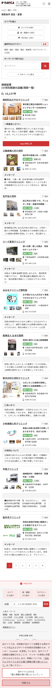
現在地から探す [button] (27, 38)
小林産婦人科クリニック (15, 423)
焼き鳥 (16, 614)
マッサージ (21, 620)
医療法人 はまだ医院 (13, 335)
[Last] (42, 565)
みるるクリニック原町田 (15, 290)
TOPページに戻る (27, 74)
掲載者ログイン (9, 627)
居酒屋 (5, 614)
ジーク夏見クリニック (14, 241)
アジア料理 (29, 617)
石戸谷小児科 (9, 196)
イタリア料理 (7, 617)
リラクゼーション (9, 620)
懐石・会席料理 (26, 614)
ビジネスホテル (40, 620)
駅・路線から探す (27, 32)
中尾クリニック (10, 469)
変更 (44, 44)
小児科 (10, 622)
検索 (46, 604)
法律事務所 (36, 622)
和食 (10, 614)
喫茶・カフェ (39, 617)
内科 (4, 622)
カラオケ (29, 620)
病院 (9, 10)
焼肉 (34, 614)
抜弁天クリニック (12, 517)
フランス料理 (18, 617)
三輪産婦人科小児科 (13, 150)
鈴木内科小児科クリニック (16, 378)
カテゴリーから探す (41, 594)
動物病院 (17, 622)
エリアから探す (27, 27)
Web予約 (24, 143)
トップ (3, 10)
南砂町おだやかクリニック (16, 99)
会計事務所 (26, 622)
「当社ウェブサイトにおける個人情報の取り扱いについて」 (25, 662)
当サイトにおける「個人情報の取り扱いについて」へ (26, 673)
